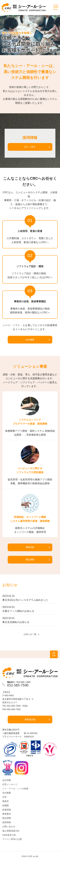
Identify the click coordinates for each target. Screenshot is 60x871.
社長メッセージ (9, 784)
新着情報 (6, 809)
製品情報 (30, 559)
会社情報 (6, 780)
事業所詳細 (30, 719)
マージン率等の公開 (12, 839)
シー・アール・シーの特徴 (15, 788)
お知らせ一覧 (30, 634)
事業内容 (30, 547)
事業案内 (6, 814)
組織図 (5, 805)
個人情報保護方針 (11, 831)
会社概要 (30, 339)
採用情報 (6, 822)
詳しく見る (30, 147)
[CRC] (24, 7)
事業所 (5, 801)
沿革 (4, 797)
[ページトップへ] (54, 654)
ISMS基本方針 (9, 835)
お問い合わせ (8, 826)
